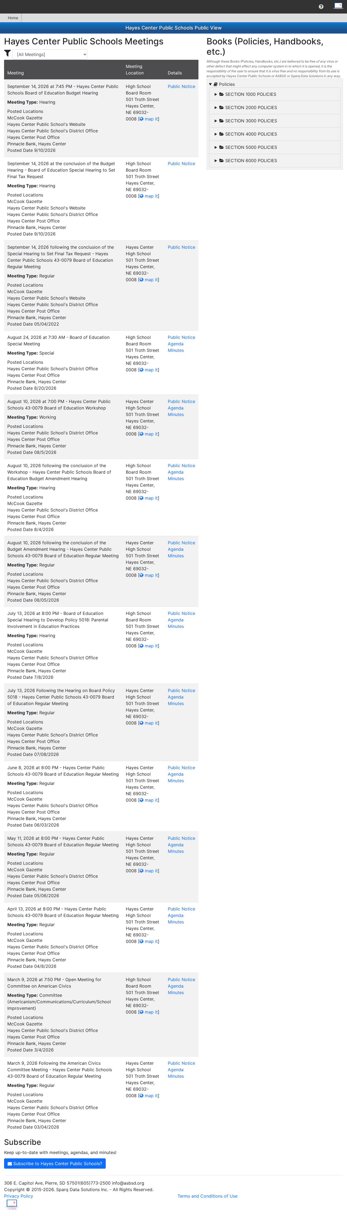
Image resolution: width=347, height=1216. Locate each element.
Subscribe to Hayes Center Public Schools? (57, 1163)
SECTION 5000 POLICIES (250, 147)
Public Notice (181, 86)
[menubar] (173, 7)
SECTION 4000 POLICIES (250, 134)
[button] (321, 6)
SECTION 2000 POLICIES (250, 107)
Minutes (176, 350)
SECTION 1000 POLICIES (250, 94)
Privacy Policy (18, 1196)
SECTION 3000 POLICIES (250, 120)
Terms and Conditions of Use (207, 1196)
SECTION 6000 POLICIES (250, 160)
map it (150, 119)
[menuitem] (321, 7)
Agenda (176, 343)
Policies (226, 84)
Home (13, 17)
